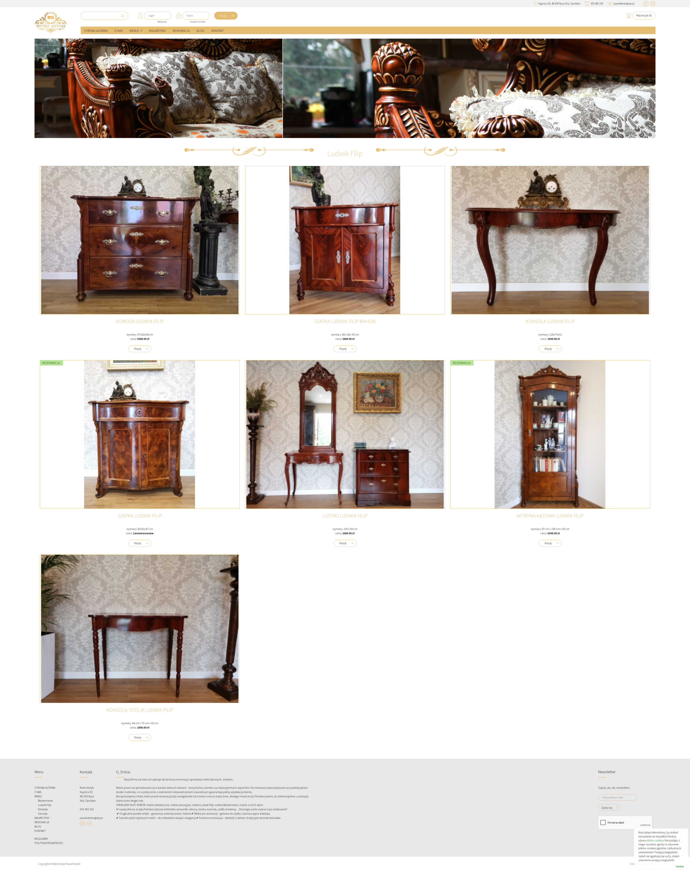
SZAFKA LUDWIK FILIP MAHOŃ (345, 321)
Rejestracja (162, 21)
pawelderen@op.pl (624, 3)
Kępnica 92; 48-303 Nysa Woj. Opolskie (559, 3)
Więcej (137, 348)
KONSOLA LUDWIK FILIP (550, 321)
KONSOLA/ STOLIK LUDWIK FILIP (139, 710)
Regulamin (41, 838)
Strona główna (96, 31)
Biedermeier (45, 800)
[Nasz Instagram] (653, 3)
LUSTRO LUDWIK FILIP (344, 516)
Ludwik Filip (44, 805)
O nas (118, 31)
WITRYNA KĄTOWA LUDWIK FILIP (550, 516)
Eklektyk (43, 809)
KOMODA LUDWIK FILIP (140, 321)
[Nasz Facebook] (645, 3)
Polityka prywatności (48, 843)
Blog (200, 31)
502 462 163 (597, 3)
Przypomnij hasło (197, 21)
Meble (134, 31)
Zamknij (679, 866)
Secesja (42, 813)
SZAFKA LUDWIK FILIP (140, 516)
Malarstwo (157, 31)
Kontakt (217, 31)
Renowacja (181, 31)
